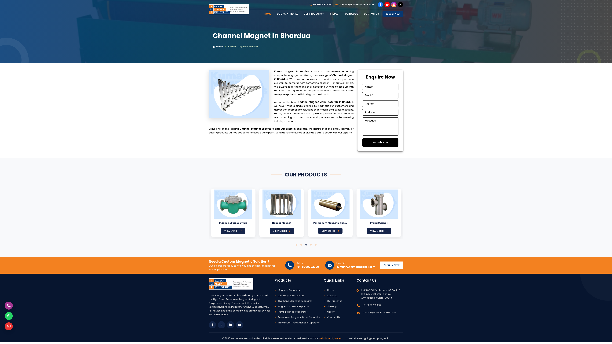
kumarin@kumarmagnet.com (356, 4)
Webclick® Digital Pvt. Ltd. (333, 338)
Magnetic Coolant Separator (294, 306)
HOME (267, 13)
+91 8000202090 (372, 305)
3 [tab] (306, 244)
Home (219, 46)
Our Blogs (351, 13)
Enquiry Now (393, 13)
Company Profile (287, 13)
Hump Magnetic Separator (292, 311)
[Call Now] (9, 306)
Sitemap (334, 13)
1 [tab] (296, 244)
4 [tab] (310, 244)
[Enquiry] (9, 326)
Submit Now (380, 142)
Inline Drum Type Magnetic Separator (299, 322)
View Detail (231, 231)
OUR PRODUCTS (313, 13)
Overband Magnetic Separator (295, 301)
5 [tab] (315, 244)
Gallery (331, 311)
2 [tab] (301, 244)
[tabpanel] (233, 213)
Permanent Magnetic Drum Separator (299, 317)
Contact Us (333, 317)
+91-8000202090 (322, 4)
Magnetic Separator (289, 290)
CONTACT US (371, 13)
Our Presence (334, 301)
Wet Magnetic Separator (291, 295)
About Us (332, 295)
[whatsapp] (9, 316)
